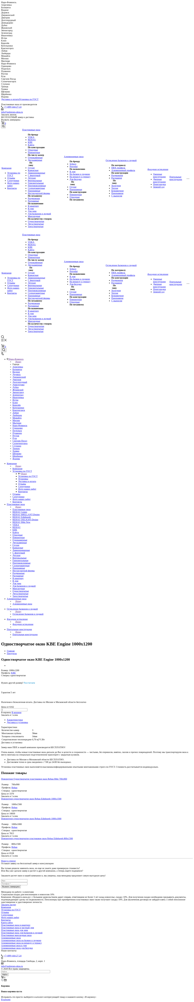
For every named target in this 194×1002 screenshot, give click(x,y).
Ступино (16, 446)
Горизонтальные (36, 183)
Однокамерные (35, 157)
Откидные (33, 150)
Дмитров (16, 379)
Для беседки (76, 179)
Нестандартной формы (39, 193)
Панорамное (117, 193)
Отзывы (11, 178)
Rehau (14, 787)
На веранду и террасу (80, 177)
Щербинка (17, 456)
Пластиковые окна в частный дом (17, 927)
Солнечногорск (20, 443)
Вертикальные (35, 180)
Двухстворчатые (36, 224)
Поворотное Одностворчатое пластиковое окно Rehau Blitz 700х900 (34, 779)
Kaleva (31, 145)
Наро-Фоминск (19, 425)
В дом (31, 208)
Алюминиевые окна (22, 604)
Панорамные (34, 191)
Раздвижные (34, 198)
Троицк (16, 448)
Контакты (12, 188)
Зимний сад (158, 187)
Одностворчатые (36, 221)
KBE (30, 142)
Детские (32, 178)
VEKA (31, 137)
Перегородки (159, 184)
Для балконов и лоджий (39, 214)
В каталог (6, 999)
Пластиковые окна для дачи (14, 930)
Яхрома (16, 458)
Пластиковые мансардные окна (16, 935)
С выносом (116, 196)
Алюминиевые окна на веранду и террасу (21, 943)
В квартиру (33, 206)
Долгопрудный (19, 382)
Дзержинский (19, 377)
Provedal (74, 166)
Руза (14, 438)
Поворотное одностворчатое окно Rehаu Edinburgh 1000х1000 (31, 818)
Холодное (116, 185)
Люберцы (17, 415)
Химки (15, 451)
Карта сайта (7, 922)
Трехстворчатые (35, 226)
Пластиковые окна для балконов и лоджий (21, 933)
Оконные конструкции (159, 175)
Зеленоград (17, 395)
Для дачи (32, 211)
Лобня (15, 413)
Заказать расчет (8, 904)
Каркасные (33, 170)
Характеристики (15, 720)
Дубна (15, 387)
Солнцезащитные (36, 188)
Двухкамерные (35, 160)
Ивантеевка (18, 397)
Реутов (15, 436)
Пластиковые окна (21, 509)
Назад (18, 362)
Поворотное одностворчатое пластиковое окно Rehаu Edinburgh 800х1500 (37, 838)
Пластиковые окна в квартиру (15, 925)
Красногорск (18, 410)
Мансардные (34, 216)
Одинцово (17, 428)
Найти (4, 975)
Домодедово (18, 384)
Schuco (73, 164)
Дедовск (16, 374)
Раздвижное (117, 175)
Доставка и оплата (10, 99)
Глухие (31, 168)
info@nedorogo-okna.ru (12, 112)
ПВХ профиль (118, 168)
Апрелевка (17, 367)
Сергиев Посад (19, 441)
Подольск (17, 430)
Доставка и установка (17, 722)
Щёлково (16, 453)
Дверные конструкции (159, 180)
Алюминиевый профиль (123, 170)
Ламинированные (36, 173)
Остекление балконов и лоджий (27, 614)
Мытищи (16, 423)
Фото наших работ (10, 917)
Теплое (114, 188)
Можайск (17, 418)
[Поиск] (3, 126)
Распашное (116, 178)
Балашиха (17, 369)
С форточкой (34, 175)
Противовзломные (37, 185)
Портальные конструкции (25, 634)
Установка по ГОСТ (28, 99)
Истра (15, 400)
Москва (16, 420)
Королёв (16, 405)
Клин (15, 402)
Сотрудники (13, 180)
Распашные (33, 201)
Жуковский (17, 390)
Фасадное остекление (22, 624)
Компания (17, 468)
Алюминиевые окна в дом (14, 945)
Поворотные (34, 152)
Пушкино (17, 433)
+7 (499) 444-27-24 (12, 107)
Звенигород (18, 392)
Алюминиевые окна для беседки (17, 948)
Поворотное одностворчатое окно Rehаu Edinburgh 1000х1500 (31, 799)
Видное (16, 372)
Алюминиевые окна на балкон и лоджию (21, 940)
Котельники (18, 407)
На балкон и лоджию (80, 174)
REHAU (32, 140)
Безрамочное (117, 191)
